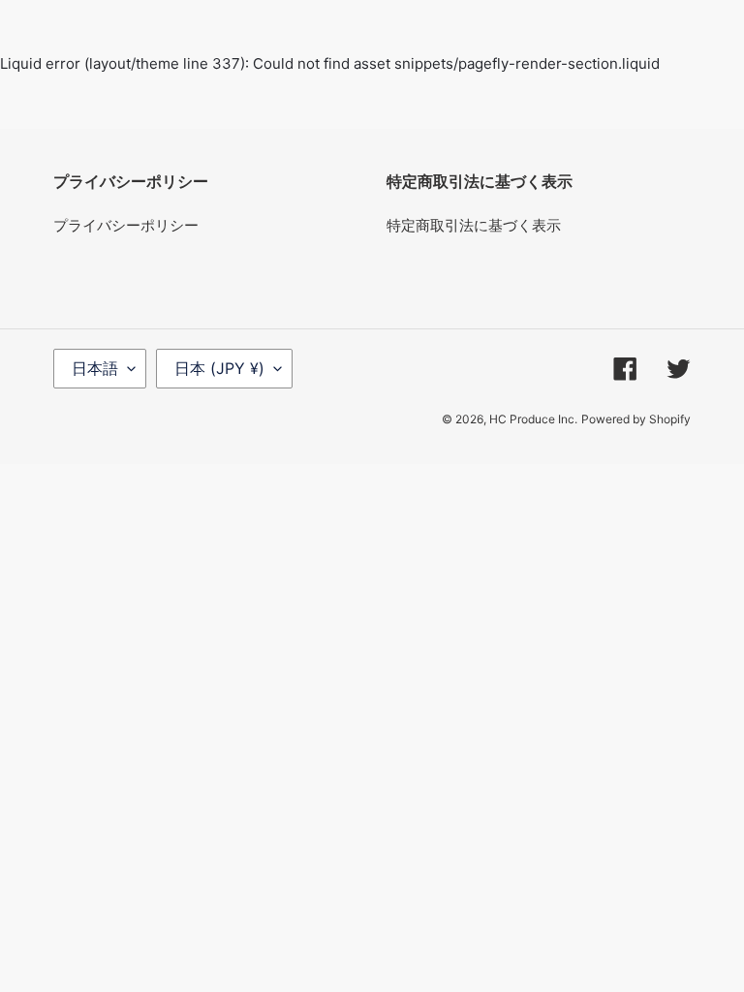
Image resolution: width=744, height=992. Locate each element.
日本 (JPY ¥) (219, 368)
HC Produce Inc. (533, 419)
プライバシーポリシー (126, 225)
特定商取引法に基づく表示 (474, 225)
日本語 (95, 368)
